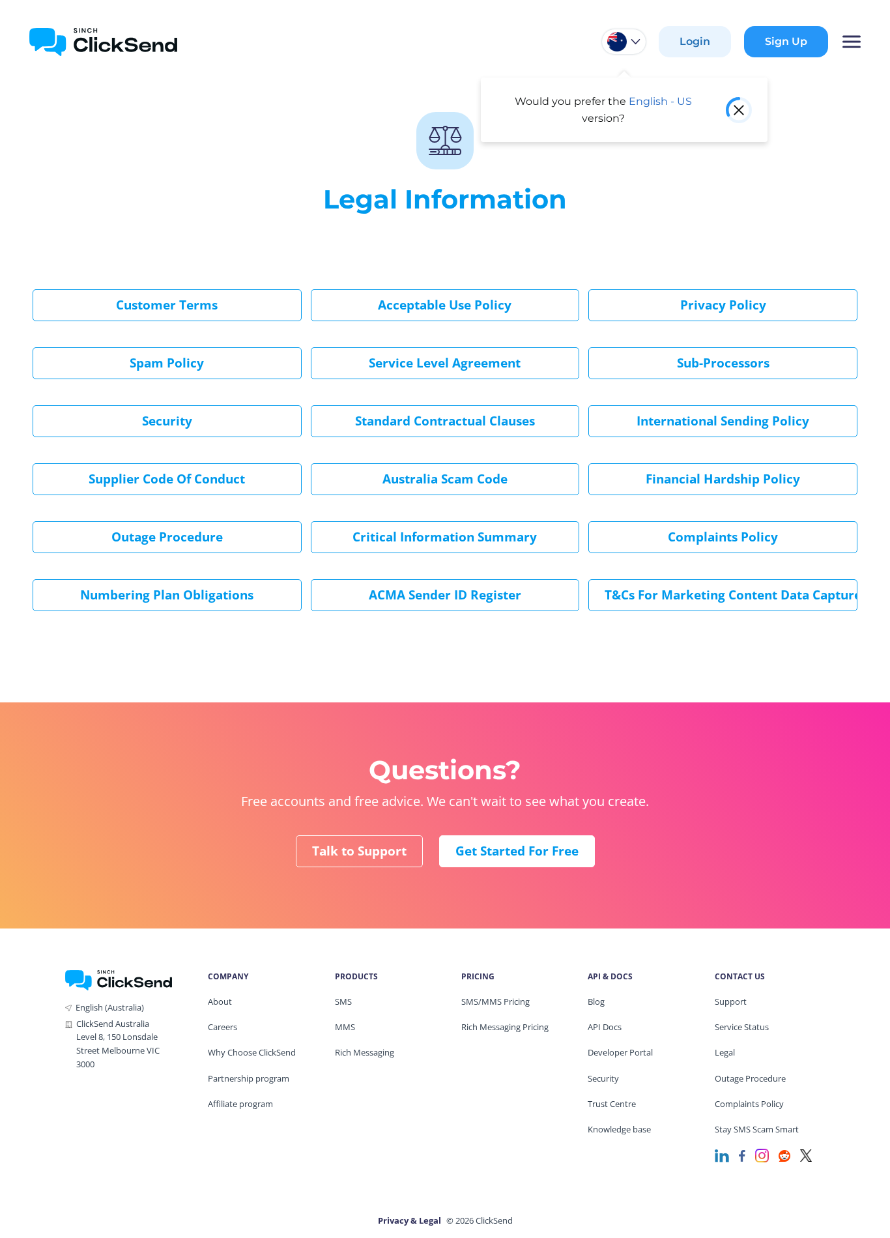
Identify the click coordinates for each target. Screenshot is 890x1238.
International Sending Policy (723, 420)
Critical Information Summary (444, 536)
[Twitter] (806, 1155)
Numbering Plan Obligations (166, 594)
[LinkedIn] (722, 1155)
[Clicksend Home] (103, 41)
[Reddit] (784, 1155)
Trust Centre (612, 1104)
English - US (660, 101)
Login (695, 41)
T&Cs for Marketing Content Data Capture (731, 594)
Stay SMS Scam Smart (757, 1129)
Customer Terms (167, 304)
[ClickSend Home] (118, 979)
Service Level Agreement (445, 362)
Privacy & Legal (409, 1220)
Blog (596, 1001)
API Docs (605, 1027)
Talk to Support (359, 850)
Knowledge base (619, 1129)
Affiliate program (240, 1104)
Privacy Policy (723, 304)
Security (167, 420)
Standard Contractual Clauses (445, 420)
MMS (345, 1027)
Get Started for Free (517, 850)
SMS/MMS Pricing (495, 1001)
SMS (343, 1001)
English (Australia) (110, 1007)
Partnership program (248, 1078)
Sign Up (786, 41)
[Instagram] (762, 1155)
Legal (725, 1052)
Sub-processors (723, 362)
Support (731, 1001)
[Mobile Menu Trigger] (851, 41)
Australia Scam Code (445, 478)
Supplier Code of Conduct (167, 478)
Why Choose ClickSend (252, 1052)
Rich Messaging (364, 1052)
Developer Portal (620, 1052)
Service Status (742, 1027)
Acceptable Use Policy (444, 304)
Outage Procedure (167, 536)
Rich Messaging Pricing (505, 1027)
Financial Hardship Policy (723, 478)
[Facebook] (742, 1155)
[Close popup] (739, 110)
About (220, 1001)
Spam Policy (167, 362)
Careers (222, 1027)
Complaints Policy (723, 536)
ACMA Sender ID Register (445, 594)
